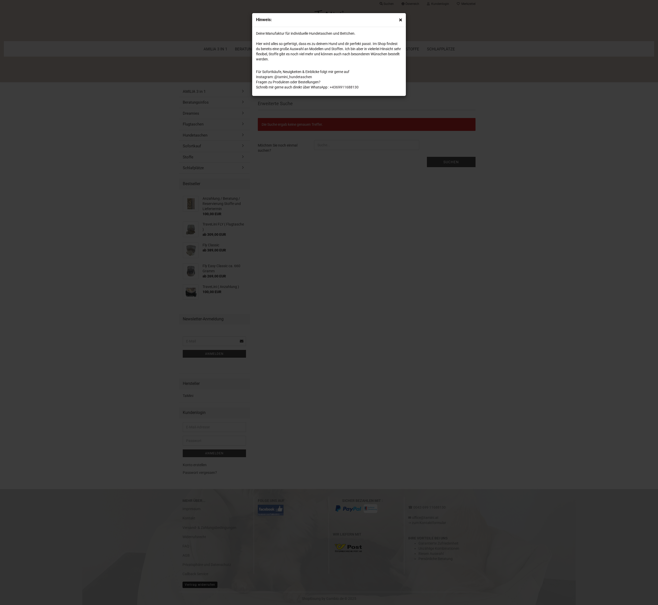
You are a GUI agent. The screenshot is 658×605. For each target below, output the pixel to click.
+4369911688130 (344, 87)
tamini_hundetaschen (295, 77)
